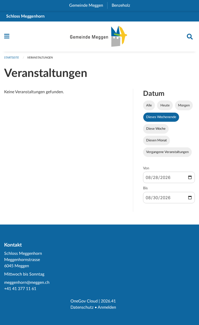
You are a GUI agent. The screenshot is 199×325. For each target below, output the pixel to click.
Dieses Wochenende (161, 117)
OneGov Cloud (84, 301)
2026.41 (108, 301)
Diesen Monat (156, 140)
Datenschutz (82, 307)
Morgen (184, 105)
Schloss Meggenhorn (25, 16)
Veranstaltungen (40, 57)
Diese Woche (156, 128)
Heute (165, 105)
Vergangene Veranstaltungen (167, 152)
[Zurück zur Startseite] (99, 36)
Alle (149, 105)
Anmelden (107, 307)
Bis (145, 188)
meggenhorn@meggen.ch (26, 282)
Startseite (11, 57)
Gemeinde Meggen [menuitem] (88, 5)
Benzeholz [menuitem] (123, 5)
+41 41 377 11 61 (20, 289)
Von (146, 168)
